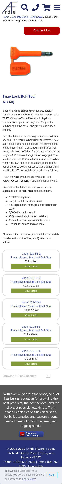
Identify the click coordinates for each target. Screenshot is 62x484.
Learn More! (29, 479)
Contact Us (41, 30)
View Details (31, 266)
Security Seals (20, 17)
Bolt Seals (37, 17)
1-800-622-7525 (24, 461)
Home (5, 17)
